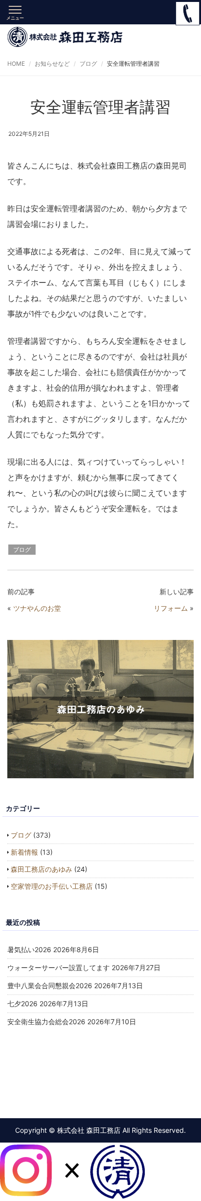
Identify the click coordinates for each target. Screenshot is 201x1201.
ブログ (88, 63)
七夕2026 (22, 1003)
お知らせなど (52, 63)
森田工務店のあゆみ (41, 869)
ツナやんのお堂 (37, 608)
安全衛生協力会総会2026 (46, 1021)
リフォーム (171, 608)
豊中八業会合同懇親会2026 (49, 985)
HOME (16, 63)
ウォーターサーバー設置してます (58, 967)
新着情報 (24, 852)
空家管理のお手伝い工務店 (52, 886)
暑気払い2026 (29, 949)
